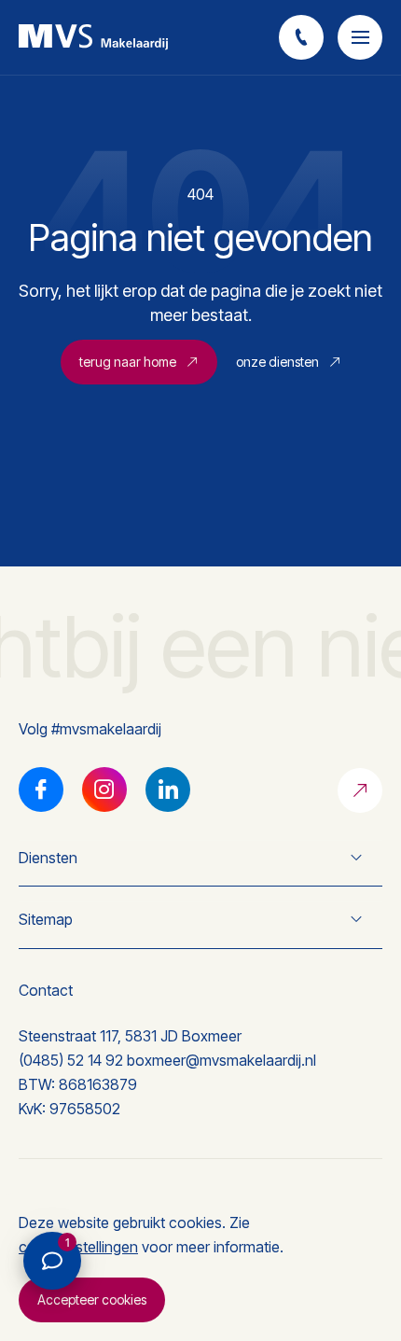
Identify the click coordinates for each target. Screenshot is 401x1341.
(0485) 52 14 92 (71, 1060)
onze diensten (277, 362)
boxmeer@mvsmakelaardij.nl (221, 1060)
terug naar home (127, 362)
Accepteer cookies (91, 1299)
